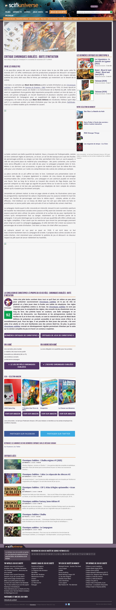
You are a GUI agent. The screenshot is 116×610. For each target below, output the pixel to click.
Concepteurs (63, 19)
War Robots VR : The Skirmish (68, 585)
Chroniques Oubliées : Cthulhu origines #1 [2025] (42, 460)
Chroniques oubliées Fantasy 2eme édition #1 (41, 501)
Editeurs (75, 19)
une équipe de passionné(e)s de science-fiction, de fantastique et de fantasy (16, 556)
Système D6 (35, 580)
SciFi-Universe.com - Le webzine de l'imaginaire (21, 6)
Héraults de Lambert (10, 600)
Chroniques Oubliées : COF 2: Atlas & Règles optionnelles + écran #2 (48, 488)
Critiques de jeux (10, 19)
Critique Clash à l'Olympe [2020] (96, 587)
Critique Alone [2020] (92, 570)
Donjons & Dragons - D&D (35, 87)
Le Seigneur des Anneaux (39, 570)
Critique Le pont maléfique (94, 566)
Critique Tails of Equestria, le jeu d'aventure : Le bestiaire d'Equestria (97, 584)
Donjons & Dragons (37, 566)
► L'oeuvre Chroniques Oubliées (58, 364)
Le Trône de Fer (36, 583)
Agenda (89, 19)
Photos (70, 19)
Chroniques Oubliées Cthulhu (34, 514)
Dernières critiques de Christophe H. (21, 335)
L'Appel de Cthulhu (37, 568)
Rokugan (34, 585)
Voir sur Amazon (12, 414)
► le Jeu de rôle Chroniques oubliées (21, 365)
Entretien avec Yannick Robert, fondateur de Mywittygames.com (16, 592)
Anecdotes (83, 19)
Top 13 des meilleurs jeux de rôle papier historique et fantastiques (16, 586)
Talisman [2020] (101, 81)
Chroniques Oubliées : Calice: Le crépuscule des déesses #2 (46, 474)
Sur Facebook (8, 447)
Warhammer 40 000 (37, 576)
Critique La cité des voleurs (94, 576)
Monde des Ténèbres (37, 574)
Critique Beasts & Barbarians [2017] (97, 572)
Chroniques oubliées (47, 302)
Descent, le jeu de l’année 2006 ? (14, 576)
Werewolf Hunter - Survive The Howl (70, 566)
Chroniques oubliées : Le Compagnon (37, 527)
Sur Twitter (17, 447)
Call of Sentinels (64, 580)
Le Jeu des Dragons (65, 576)
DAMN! (61, 570)
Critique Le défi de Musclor (94, 578)
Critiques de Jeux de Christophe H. (58, 335)
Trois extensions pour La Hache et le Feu (16, 589)
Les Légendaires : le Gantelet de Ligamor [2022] (103, 61)
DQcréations (33, 604)
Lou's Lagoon (63, 583)
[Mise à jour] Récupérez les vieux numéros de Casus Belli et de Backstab (16, 582)
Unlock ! (33, 578)
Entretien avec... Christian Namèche (15, 568)
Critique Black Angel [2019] (94, 568)
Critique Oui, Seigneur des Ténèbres (97, 574)
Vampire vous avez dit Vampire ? (14, 566)
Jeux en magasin (34, 19)
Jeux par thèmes (52, 19)
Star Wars (34, 572)
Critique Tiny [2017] (92, 580)
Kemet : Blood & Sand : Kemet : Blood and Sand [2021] (103, 72)
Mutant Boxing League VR (67, 574)
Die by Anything (63, 572)
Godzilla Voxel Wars (65, 578)
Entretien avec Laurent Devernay (14, 574)
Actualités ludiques (22, 19)
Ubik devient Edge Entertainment (14, 578)
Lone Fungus (63, 568)
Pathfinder (71, 102)
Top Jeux (43, 19)
